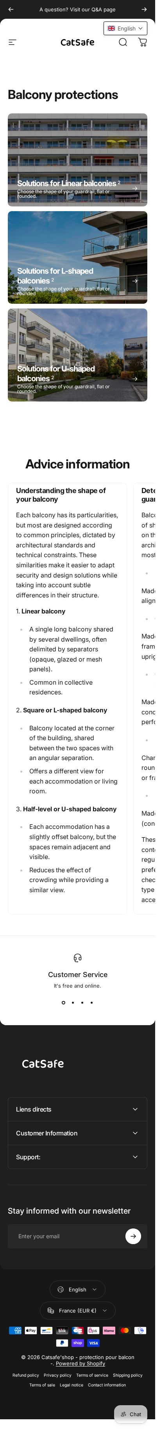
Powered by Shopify (80, 1363)
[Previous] (11, 9)
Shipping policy (128, 1375)
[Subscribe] (133, 1236)
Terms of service (92, 1375)
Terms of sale (42, 1385)
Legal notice (71, 1385)
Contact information (107, 1385)
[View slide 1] (63, 1003)
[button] (125, 28)
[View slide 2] (73, 1003)
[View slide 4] (92, 1003)
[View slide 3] (82, 1003)
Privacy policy (58, 1375)
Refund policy (26, 1375)
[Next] (144, 9)
